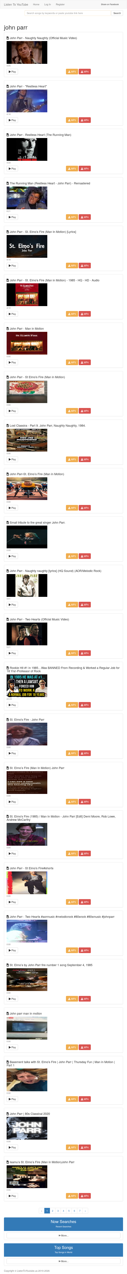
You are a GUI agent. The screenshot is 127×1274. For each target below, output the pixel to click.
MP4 (86, 71)
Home (36, 4)
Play (13, 71)
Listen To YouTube (16, 4)
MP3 (73, 71)
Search (117, 13)
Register (60, 4)
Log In (47, 4)
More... (65, 1235)
